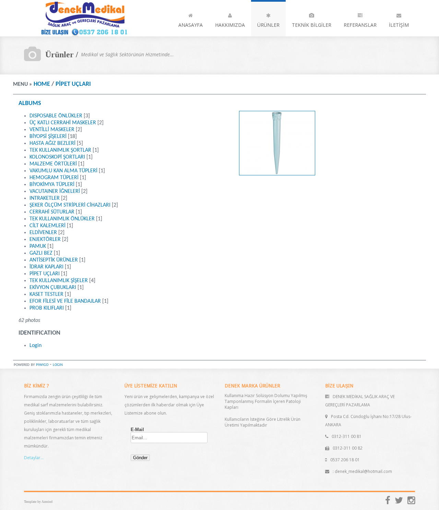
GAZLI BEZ (40, 253)
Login (35, 345)
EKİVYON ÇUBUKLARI (52, 287)
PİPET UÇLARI (73, 84)
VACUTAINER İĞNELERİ (54, 191)
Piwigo (42, 364)
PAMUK (37, 246)
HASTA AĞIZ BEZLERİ (52, 143)
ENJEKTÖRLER (45, 239)
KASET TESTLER (46, 294)
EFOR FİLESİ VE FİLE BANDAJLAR (65, 301)
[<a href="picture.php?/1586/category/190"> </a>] (277, 174)
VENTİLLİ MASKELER (51, 129)
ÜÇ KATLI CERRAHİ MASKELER (62, 123)
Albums (30, 103)
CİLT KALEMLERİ (47, 226)
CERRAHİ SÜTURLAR (51, 212)
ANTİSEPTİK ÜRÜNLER (53, 260)
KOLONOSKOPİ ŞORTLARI (57, 157)
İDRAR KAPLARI (46, 267)
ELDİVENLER (43, 232)
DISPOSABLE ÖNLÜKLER (55, 116)
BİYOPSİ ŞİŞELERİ (48, 136)
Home (42, 84)
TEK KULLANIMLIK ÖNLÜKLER (62, 219)
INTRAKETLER (44, 198)
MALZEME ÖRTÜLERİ (53, 164)
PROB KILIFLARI (46, 308)
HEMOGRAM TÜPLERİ (54, 178)
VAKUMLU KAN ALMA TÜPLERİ (63, 171)
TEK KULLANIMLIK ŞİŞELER (58, 280)
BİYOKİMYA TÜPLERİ (51, 184)
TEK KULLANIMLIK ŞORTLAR (60, 150)
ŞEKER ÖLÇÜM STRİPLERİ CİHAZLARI (69, 205)
